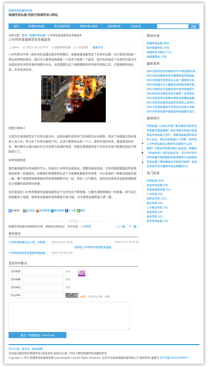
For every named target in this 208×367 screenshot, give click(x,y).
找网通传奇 (114, 26)
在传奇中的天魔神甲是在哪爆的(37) (167, 166)
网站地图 (37, 348)
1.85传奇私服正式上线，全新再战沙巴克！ (33, 242)
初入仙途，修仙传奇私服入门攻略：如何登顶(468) (176, 139)
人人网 (72, 210)
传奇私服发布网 (158, 189)
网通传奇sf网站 (89, 26)
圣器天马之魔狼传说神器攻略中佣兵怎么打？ (177, 84)
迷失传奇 (154, 216)
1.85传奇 (86, 226)
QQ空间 (30, 210)
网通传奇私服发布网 (20, 10)
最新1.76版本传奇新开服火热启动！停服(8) (172, 148)
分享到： (17, 210)
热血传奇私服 (157, 185)
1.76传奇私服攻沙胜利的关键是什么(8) (169, 143)
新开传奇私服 (157, 220)
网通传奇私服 (36, 26)
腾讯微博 (59, 210)
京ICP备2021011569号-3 (174, 357)
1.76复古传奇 (157, 207)
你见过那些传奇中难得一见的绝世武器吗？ (176, 93)
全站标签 (135, 26)
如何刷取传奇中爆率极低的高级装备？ (173, 75)
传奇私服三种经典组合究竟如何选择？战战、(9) (175, 161)
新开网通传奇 (62, 26)
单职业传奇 (157, 198)
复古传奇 (154, 203)
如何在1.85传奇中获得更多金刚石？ (96, 247)
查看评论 (98, 47)
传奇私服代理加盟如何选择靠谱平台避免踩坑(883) (176, 157)
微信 (82, 210)
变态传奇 (154, 212)
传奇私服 (155, 180)
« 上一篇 (120, 226)
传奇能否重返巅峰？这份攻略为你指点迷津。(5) (175, 130)
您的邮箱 (16, 279)
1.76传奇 (154, 194)
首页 (16, 26)
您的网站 (16, 287)
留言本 (26, 348)
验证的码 (16, 295)
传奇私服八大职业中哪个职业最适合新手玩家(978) (176, 125)
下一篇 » (133, 226)
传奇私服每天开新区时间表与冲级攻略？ (174, 106)
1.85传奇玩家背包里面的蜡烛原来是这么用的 (35, 252)
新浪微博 (44, 210)
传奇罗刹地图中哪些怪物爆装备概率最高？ (176, 98)
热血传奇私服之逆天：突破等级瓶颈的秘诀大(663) (176, 134)
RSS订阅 (14, 348)
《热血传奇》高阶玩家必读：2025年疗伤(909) (173, 152)
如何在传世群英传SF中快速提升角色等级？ (176, 71)
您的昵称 (16, 271)
